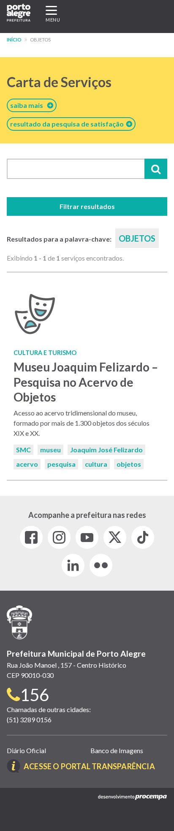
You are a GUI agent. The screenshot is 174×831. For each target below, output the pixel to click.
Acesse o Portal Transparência (89, 766)
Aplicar (155, 169)
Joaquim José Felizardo (106, 450)
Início (14, 39)
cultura (96, 464)
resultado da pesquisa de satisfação (68, 124)
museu (50, 450)
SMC (23, 450)
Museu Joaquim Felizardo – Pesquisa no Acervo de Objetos (86, 382)
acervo (27, 464)
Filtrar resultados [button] (87, 206)
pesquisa (61, 464)
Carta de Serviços (59, 82)
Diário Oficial (26, 750)
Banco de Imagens (116, 750)
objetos (129, 464)
